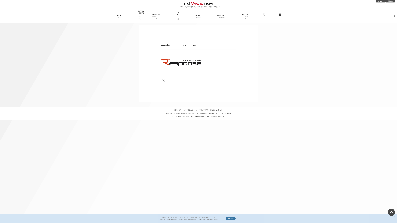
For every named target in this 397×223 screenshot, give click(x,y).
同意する (230, 218)
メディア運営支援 (188, 110)
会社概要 (211, 113)
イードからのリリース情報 (223, 113)
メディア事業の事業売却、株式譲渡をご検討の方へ (209, 110)
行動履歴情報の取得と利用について (185, 113)
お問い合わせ (170, 113)
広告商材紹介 (177, 110)
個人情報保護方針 (202, 113)
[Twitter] (264, 16)
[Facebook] (280, 16)
